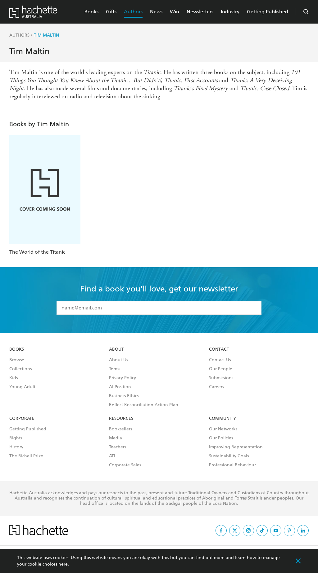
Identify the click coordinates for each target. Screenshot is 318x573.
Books (91, 12)
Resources (121, 418)
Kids (13, 378)
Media (115, 438)
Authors (133, 12)
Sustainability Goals (229, 456)
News (156, 12)
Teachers (117, 447)
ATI (112, 456)
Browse (16, 360)
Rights (15, 438)
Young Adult (22, 387)
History (16, 447)
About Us (118, 360)
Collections (20, 369)
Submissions (221, 378)
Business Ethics (124, 396)
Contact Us (220, 360)
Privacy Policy (122, 378)
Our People (220, 369)
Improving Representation (236, 447)
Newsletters (200, 12)
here (63, 564)
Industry (230, 12)
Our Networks (223, 429)
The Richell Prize (26, 456)
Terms (114, 369)
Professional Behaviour (232, 465)
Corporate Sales (125, 465)
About (116, 349)
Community (222, 418)
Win (174, 12)
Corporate (21, 418)
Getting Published (267, 12)
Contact (219, 349)
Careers (216, 387)
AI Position (120, 387)
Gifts (111, 12)
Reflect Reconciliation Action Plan (143, 405)
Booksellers (120, 429)
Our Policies (221, 438)
